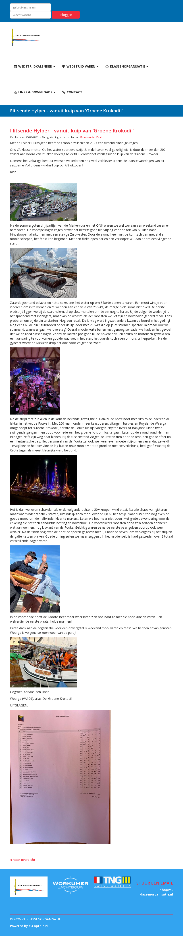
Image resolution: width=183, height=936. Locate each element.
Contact (74, 92)
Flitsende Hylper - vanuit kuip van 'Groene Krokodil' (72, 130)
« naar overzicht (22, 859)
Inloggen (66, 15)
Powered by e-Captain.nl (29, 926)
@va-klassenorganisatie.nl (156, 892)
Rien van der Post (91, 137)
